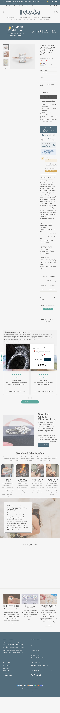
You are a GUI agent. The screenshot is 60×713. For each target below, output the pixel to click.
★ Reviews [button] (1, 358)
